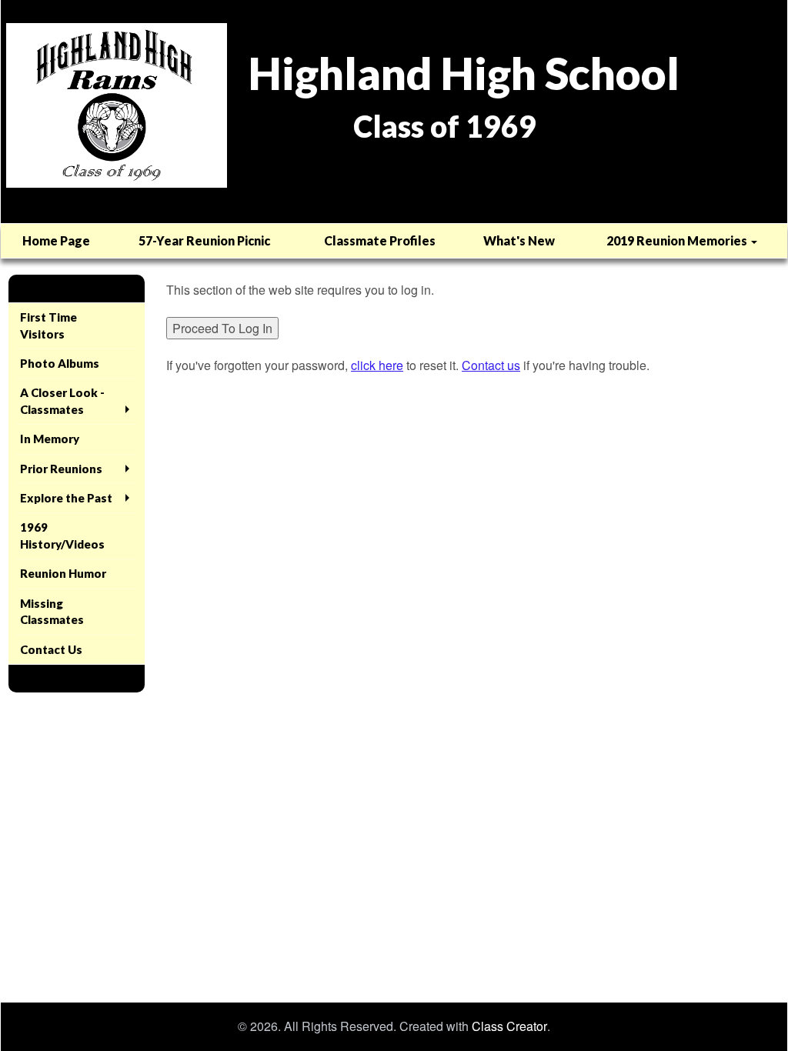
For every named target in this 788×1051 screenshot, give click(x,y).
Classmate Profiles (380, 240)
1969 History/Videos (62, 535)
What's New (519, 240)
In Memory (49, 438)
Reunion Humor (63, 573)
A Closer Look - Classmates (62, 400)
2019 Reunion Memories (678, 240)
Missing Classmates (52, 611)
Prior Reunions (61, 468)
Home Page (56, 240)
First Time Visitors (48, 325)
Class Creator (509, 1026)
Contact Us (51, 649)
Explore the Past (66, 498)
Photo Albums (59, 363)
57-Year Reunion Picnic (204, 240)
